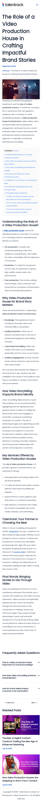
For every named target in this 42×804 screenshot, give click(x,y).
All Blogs (5, 71)
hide (15, 151)
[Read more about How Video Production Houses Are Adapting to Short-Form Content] (21, 764)
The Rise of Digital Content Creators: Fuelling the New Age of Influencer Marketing (20, 741)
